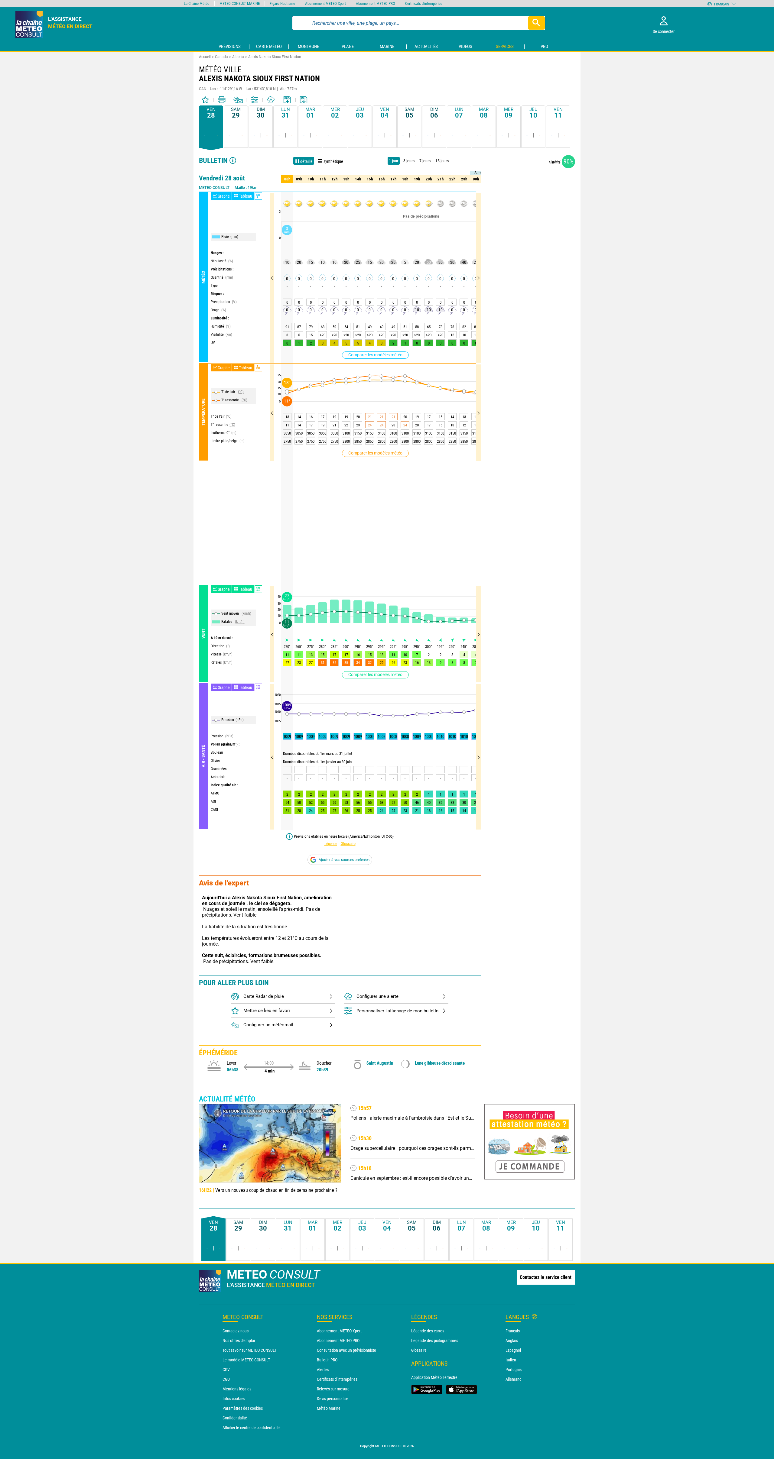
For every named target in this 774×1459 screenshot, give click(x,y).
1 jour (393, 160)
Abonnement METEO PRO (338, 1340)
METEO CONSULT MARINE (240, 3)
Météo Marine (328, 1408)
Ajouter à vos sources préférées (344, 860)
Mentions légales (237, 1388)
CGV (226, 1369)
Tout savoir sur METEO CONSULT (249, 1350)
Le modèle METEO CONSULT (246, 1359)
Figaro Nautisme (282, 3)
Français (513, 1330)
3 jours (409, 160)
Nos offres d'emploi (239, 1340)
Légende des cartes (427, 1330)
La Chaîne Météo (197, 3)
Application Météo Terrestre (434, 1377)
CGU (226, 1379)
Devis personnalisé (332, 1398)
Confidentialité (235, 1417)
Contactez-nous (236, 1330)
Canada (221, 57)
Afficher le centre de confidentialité (252, 1427)
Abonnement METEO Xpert (339, 1330)
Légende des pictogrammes (434, 1340)
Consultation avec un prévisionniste (346, 1350)
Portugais (514, 1369)
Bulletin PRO (327, 1359)
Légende (330, 843)
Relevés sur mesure (333, 1388)
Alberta (238, 57)
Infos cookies (234, 1398)
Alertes (323, 1369)
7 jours (425, 160)
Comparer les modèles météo (375, 354)
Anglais (512, 1340)
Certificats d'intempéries (337, 1379)
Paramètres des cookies (243, 1408)
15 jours (442, 160)
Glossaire (348, 843)
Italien (511, 1359)
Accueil (205, 57)
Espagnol (513, 1350)
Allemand (514, 1379)
